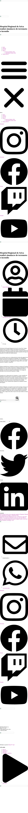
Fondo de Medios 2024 (10, 51)
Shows (4, 50)
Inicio (4, 47)
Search (1, 400)
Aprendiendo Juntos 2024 (10, 53)
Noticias (4, 48)
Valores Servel (6, 54)
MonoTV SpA (12, 744)
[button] (14, 84)
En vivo (4, 49)
